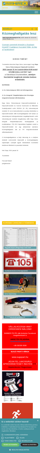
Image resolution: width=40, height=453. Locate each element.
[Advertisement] (20, 20)
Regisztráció (26, 367)
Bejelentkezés (14, 367)
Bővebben (13, 431)
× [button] (37, 420)
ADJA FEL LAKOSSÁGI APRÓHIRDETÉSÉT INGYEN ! (20, 362)
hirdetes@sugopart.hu (20, 341)
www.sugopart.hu (20, 357)
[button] (20, 450)
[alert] (20, 435)
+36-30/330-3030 (20, 345)
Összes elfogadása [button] (10, 444)
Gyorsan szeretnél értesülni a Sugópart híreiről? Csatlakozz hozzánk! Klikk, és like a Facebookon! (19, 47)
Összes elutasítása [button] (29, 444)
